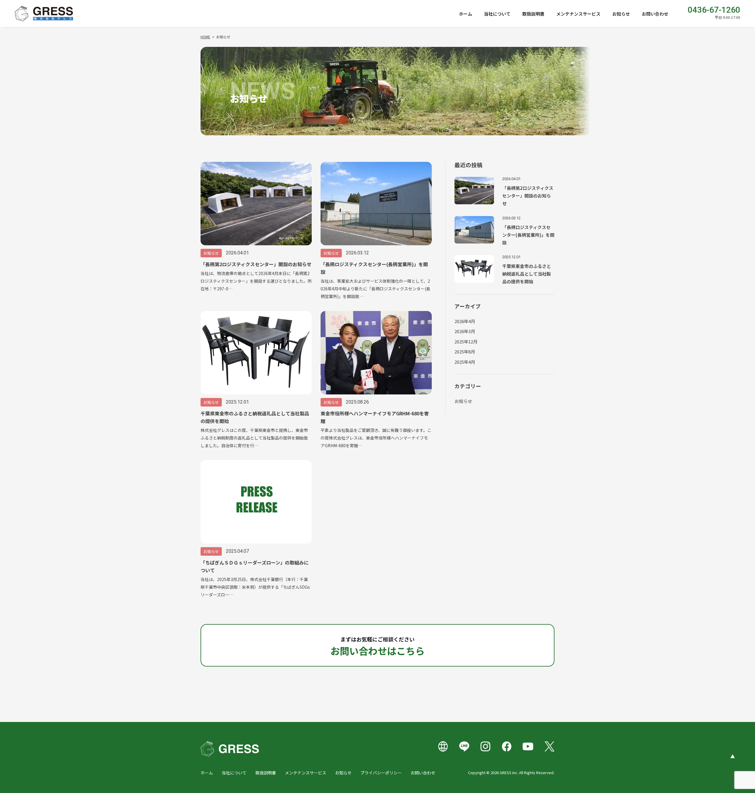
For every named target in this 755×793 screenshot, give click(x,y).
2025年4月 (464, 362)
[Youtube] (528, 746)
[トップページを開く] (230, 748)
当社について (497, 13)
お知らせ (621, 13)
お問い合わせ (655, 13)
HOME (205, 36)
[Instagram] (485, 746)
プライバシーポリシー (381, 773)
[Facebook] (506, 746)
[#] (443, 746)
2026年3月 (464, 331)
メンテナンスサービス (578, 13)
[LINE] (464, 746)
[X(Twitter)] (549, 746)
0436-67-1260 (714, 10)
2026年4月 (464, 321)
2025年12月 (465, 341)
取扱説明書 (533, 13)
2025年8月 (464, 351)
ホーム (465, 13)
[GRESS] (44, 13)
